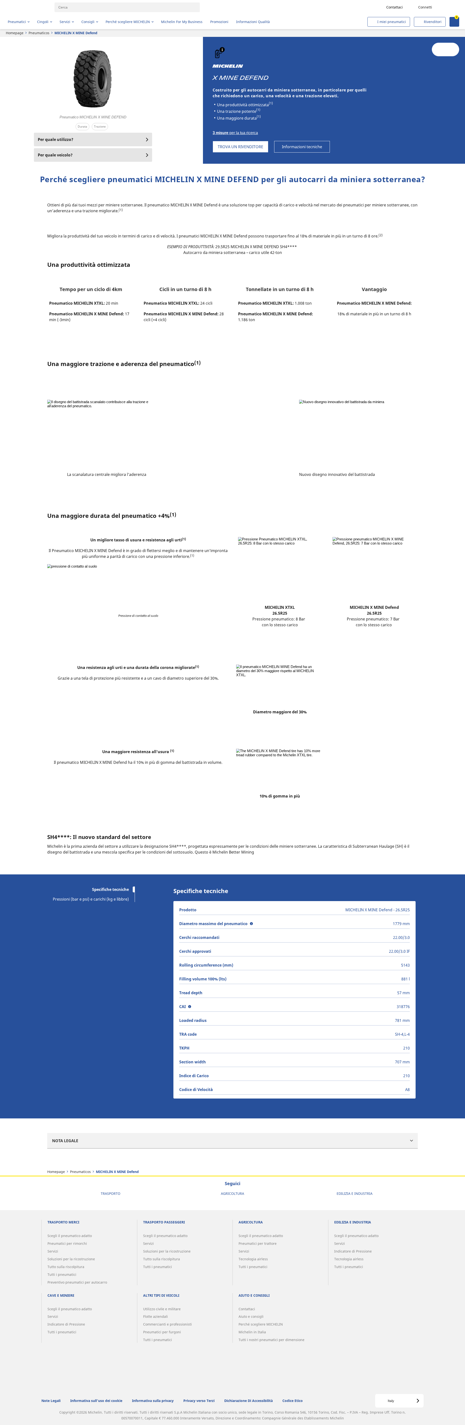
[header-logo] (27, 7)
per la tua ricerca (235, 133)
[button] (222, 49)
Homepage (14, 33)
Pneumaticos (39, 33)
